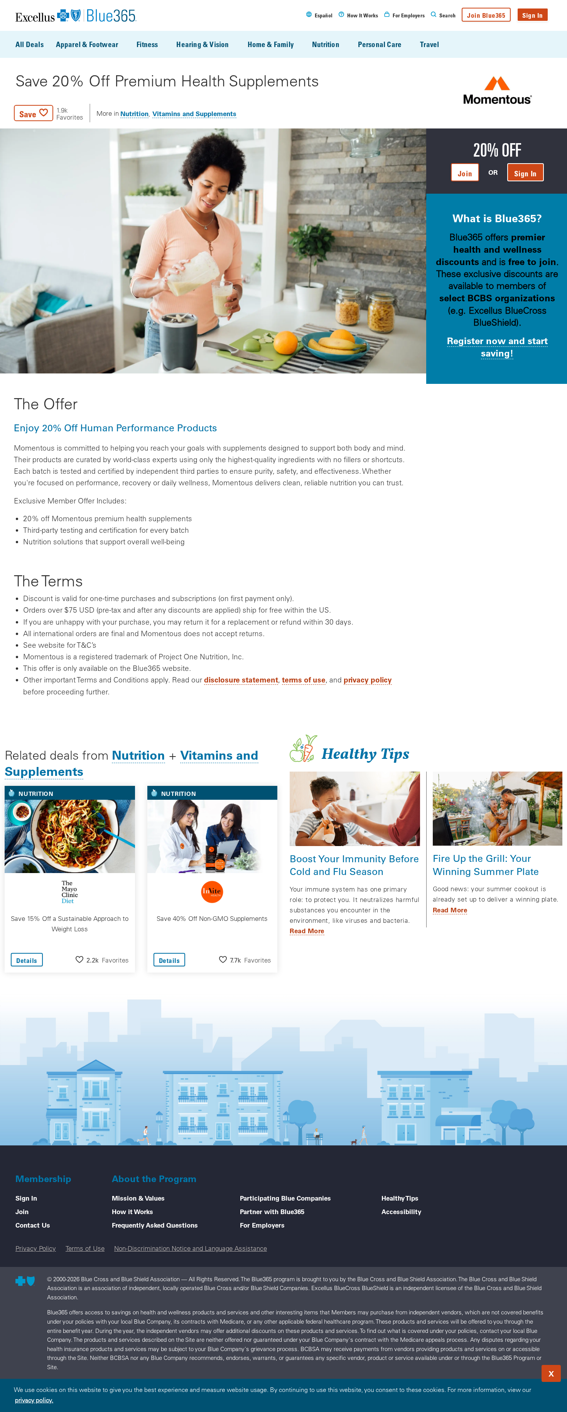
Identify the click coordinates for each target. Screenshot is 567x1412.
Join (22, 1211)
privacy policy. (34, 1400)
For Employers (262, 1225)
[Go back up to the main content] (514, 1371)
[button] (48, 113)
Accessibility (401, 1211)
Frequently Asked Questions (155, 1225)
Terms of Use (85, 1248)
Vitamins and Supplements (194, 113)
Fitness (147, 44)
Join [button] (465, 173)
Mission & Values (138, 1198)
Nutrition (325, 44)
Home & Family (271, 44)
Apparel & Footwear (87, 44)
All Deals (29, 44)
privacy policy (368, 679)
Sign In (532, 15)
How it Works (132, 1211)
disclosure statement (241, 679)
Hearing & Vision (202, 44)
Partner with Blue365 (272, 1211)
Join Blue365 (486, 15)
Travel (429, 44)
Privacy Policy (35, 1248)
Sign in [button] (525, 173)
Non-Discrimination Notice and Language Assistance (190, 1248)
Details (26, 960)
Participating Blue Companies (285, 1198)
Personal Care (380, 44)
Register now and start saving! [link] (497, 346)
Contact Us (32, 1225)
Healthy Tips (399, 1198)
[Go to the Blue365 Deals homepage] (76, 15)
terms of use (304, 679)
